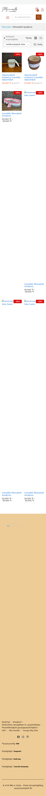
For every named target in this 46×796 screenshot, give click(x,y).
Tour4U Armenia (21, 767)
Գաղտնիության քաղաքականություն (19, 727)
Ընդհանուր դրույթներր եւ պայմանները (21, 725)
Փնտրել (39, 17)
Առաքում (17, 722)
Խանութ (6, 722)
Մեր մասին (14, 730)
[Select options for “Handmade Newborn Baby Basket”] (9, 109)
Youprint (17, 751)
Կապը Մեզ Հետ (30, 730)
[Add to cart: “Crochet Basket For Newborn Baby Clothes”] (9, 71)
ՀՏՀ (4, 730)
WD (17, 744)
